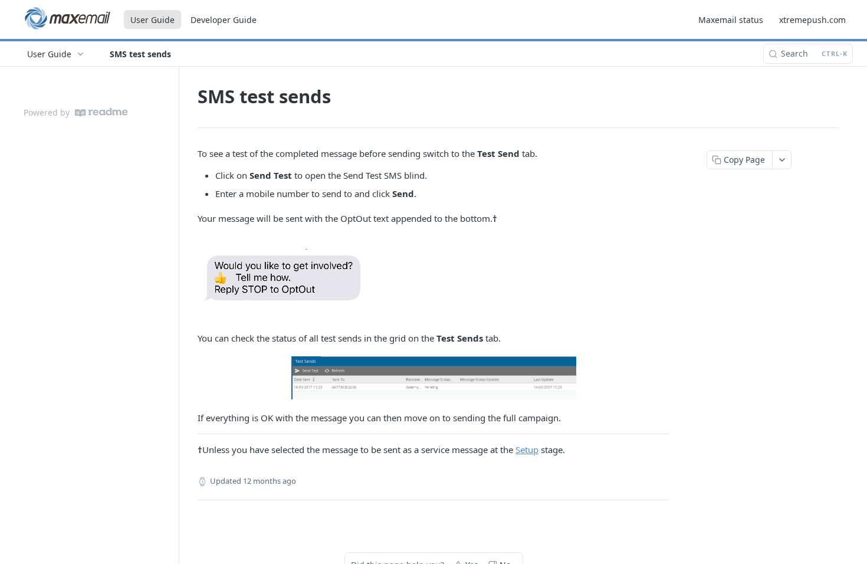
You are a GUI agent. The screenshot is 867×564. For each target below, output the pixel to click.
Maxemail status (730, 19)
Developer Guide (224, 19)
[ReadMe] (101, 112)
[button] (433, 278)
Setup (526, 449)
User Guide (152, 19)
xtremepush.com (812, 19)
